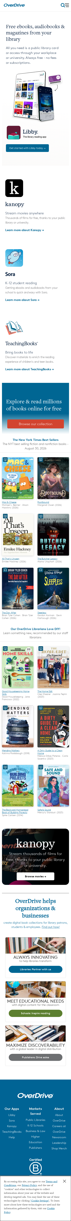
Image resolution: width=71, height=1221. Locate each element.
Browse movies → (35, 876)
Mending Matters (10, 750)
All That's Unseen (10, 558)
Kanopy (12, 1126)
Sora (12, 1120)
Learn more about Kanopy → (24, 230)
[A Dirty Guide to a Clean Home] (53, 748)
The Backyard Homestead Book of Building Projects (15, 811)
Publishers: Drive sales (35, 1057)
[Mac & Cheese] (18, 499)
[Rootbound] (53, 499)
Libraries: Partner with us (35, 969)
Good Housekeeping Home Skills (15, 692)
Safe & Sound (44, 809)
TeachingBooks (11, 1131)
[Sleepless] (53, 610)
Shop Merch (59, 1148)
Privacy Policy (29, 1185)
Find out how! (51, 927)
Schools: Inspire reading (35, 1013)
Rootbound (43, 502)
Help (12, 1137)
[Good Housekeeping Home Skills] (18, 689)
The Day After (9, 612)
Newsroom (59, 1137)
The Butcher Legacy (47, 558)
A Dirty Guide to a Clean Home (49, 751)
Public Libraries (35, 1120)
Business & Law (35, 1131)
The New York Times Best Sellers (35, 440)
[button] (12, 1108)
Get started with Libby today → (27, 148)
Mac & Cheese (9, 502)
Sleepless (41, 612)
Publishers (35, 1147)
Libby (11, 1115)
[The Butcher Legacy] (53, 556)
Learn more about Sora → (22, 300)
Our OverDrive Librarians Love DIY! (35, 629)
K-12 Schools (35, 1125)
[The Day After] (18, 610)
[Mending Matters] (18, 748)
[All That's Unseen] (18, 556)
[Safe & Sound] (53, 807)
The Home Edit (45, 691)
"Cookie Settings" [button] (39, 1201)
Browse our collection (35, 424)
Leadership (59, 1142)
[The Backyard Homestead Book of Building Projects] (18, 807)
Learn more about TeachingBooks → (29, 369)
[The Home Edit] (53, 689)
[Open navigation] (65, 5)
